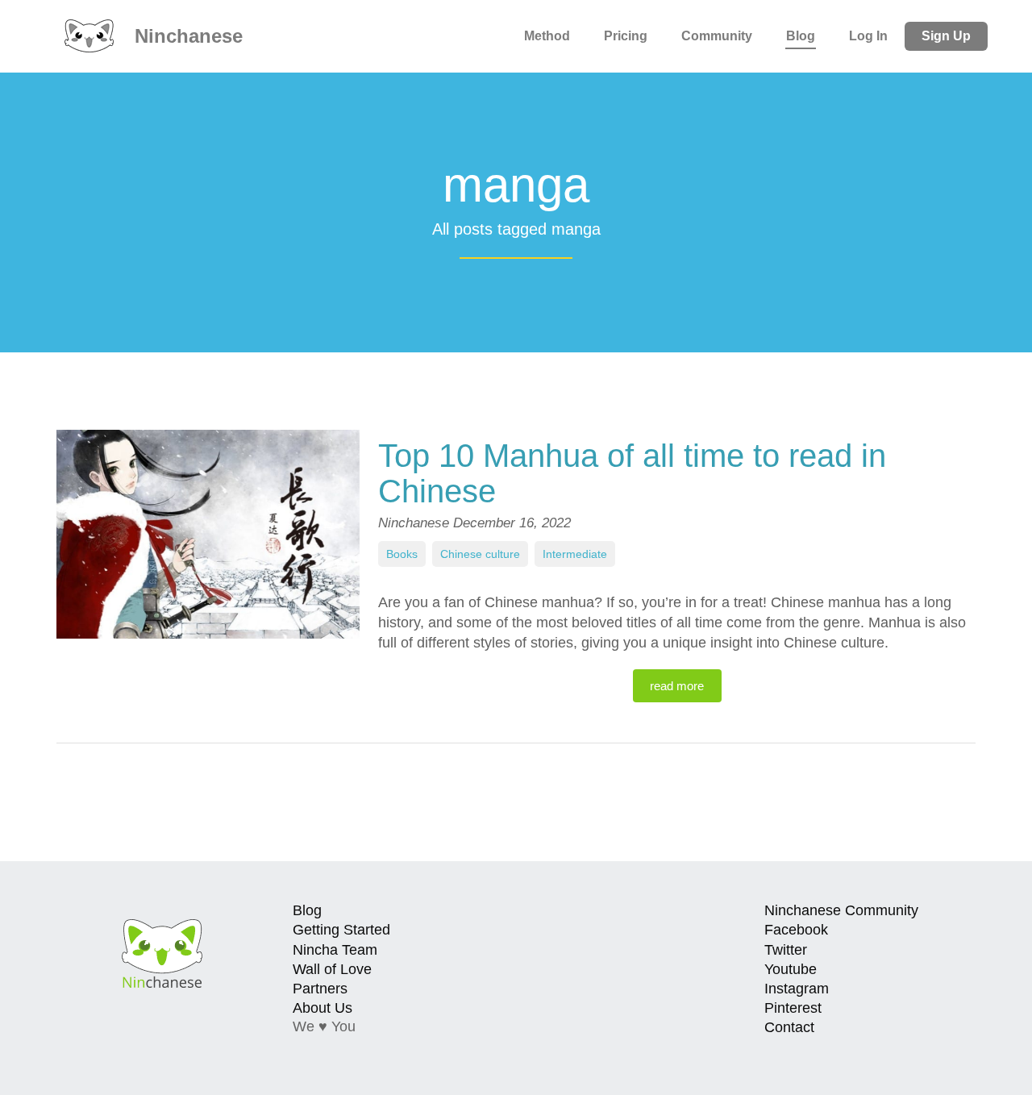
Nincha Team (335, 950)
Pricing (625, 36)
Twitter (785, 950)
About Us (322, 1008)
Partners (320, 989)
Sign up (946, 36)
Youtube (790, 969)
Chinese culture (480, 554)
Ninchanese (186, 36)
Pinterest (793, 1008)
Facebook (796, 930)
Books (402, 554)
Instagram (796, 989)
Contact (789, 1027)
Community (716, 36)
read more (677, 686)
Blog (800, 36)
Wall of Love (332, 969)
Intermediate (575, 554)
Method (547, 36)
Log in (868, 36)
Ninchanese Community (841, 910)
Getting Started (341, 930)
